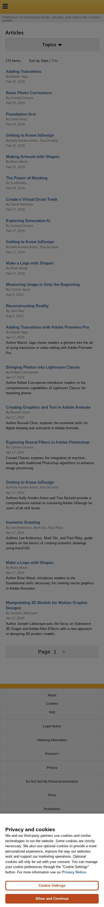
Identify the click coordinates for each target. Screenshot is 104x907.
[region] (52, 860)
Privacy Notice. (74, 872)
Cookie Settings (52, 886)
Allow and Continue (52, 899)
